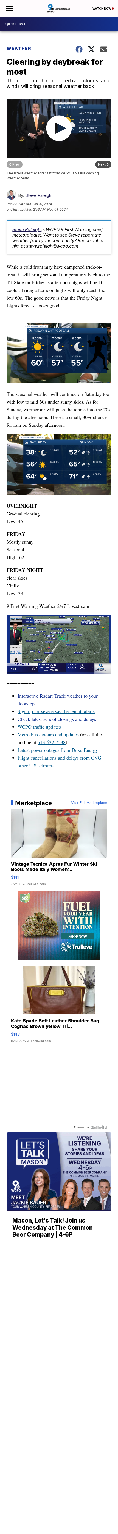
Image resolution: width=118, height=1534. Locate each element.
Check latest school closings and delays (57, 719)
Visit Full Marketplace (89, 803)
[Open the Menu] (9, 8)
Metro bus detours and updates (48, 734)
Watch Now (102, 8)
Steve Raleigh (38, 195)
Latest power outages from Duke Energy (58, 750)
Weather (19, 48)
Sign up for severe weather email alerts (56, 711)
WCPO (25, 726)
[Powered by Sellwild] (99, 1127)
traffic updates (46, 726)
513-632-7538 (52, 742)
